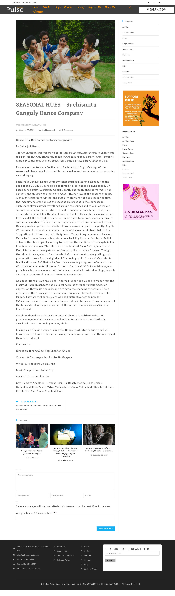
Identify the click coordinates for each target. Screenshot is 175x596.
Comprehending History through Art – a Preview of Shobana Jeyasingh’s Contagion (65, 452)
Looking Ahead (48, 130)
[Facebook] (149, 2)
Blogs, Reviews (128, 44)
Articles (46, 7)
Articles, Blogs (128, 33)
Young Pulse (127, 83)
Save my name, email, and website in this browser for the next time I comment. (64, 506)
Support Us (94, 7)
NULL (124, 66)
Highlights (126, 55)
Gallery (81, 7)
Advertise (37, 12)
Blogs (58, 7)
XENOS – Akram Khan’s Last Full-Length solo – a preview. (99, 449)
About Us (109, 7)
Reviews (68, 7)
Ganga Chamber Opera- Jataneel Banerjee (32, 452)
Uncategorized (128, 77)
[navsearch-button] (130, 7)
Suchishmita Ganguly (30, 125)
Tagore (42, 125)
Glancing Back (128, 49)
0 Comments (67, 130)
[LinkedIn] (159, 2)
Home (35, 7)
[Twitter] (154, 2)
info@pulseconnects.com (25, 2)
